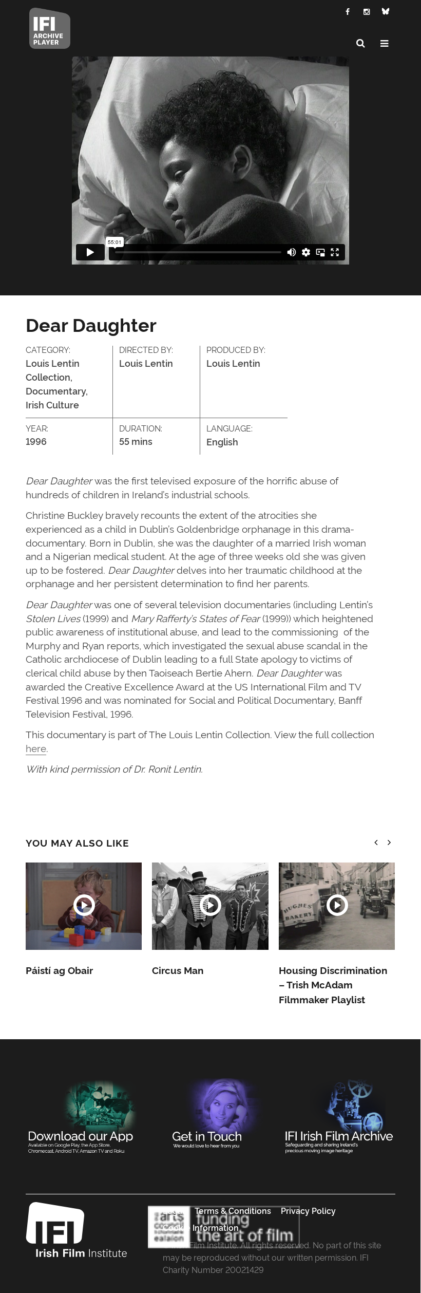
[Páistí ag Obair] (84, 906)
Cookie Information (201, 1227)
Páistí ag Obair (59, 970)
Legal (174, 1210)
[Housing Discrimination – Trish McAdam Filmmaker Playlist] (337, 906)
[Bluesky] (385, 11)
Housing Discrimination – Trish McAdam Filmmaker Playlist (333, 984)
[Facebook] (347, 10)
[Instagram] (366, 10)
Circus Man (177, 970)
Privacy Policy (308, 1210)
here (36, 748)
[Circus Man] (210, 906)
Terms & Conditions (233, 1210)
